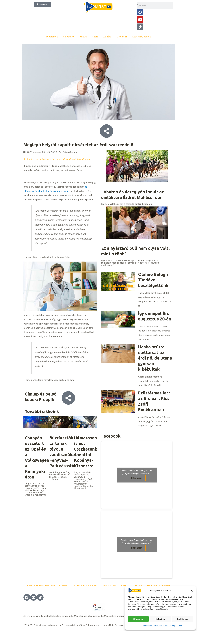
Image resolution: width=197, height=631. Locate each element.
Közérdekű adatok (141, 36)
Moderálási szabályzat (158, 585)
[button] (191, 590)
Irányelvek (137, 585)
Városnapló (69, 36)
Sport (95, 36)
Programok (52, 36)
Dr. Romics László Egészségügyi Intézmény (45, 159)
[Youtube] (140, 19)
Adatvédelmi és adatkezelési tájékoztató (155, 626)
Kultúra (83, 36)
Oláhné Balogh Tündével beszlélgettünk (153, 280)
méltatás (85, 159)
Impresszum (177, 626)
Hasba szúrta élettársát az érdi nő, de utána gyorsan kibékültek (155, 357)
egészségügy (74, 159)
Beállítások (182, 619)
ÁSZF (124, 585)
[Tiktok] (140, 26)
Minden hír (122, 36)
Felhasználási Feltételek (86, 585)
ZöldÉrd (107, 36)
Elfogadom (138, 619)
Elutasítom (160, 619)
